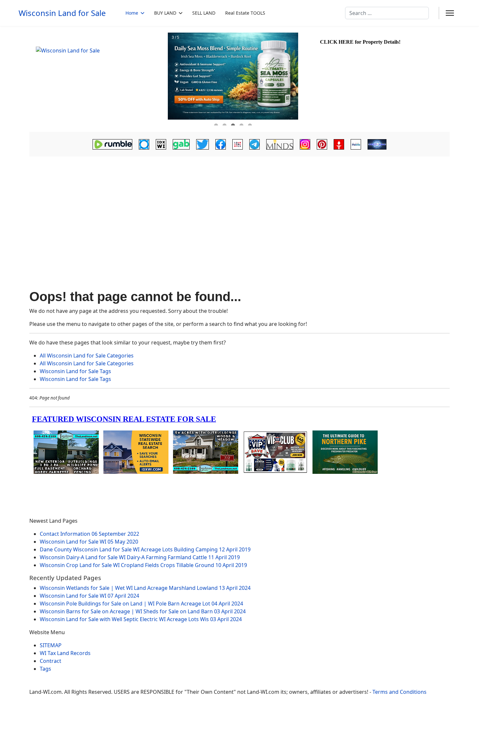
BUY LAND (165, 13)
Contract (50, 660)
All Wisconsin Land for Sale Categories (87, 355)
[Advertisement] (239, 207)
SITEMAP (51, 645)
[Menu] (450, 13)
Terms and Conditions (399, 691)
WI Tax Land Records (65, 653)
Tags (45, 668)
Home (131, 13)
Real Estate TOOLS (245, 13)
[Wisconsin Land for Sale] (98, 79)
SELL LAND (203, 13)
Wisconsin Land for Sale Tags (75, 371)
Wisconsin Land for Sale (62, 13)
